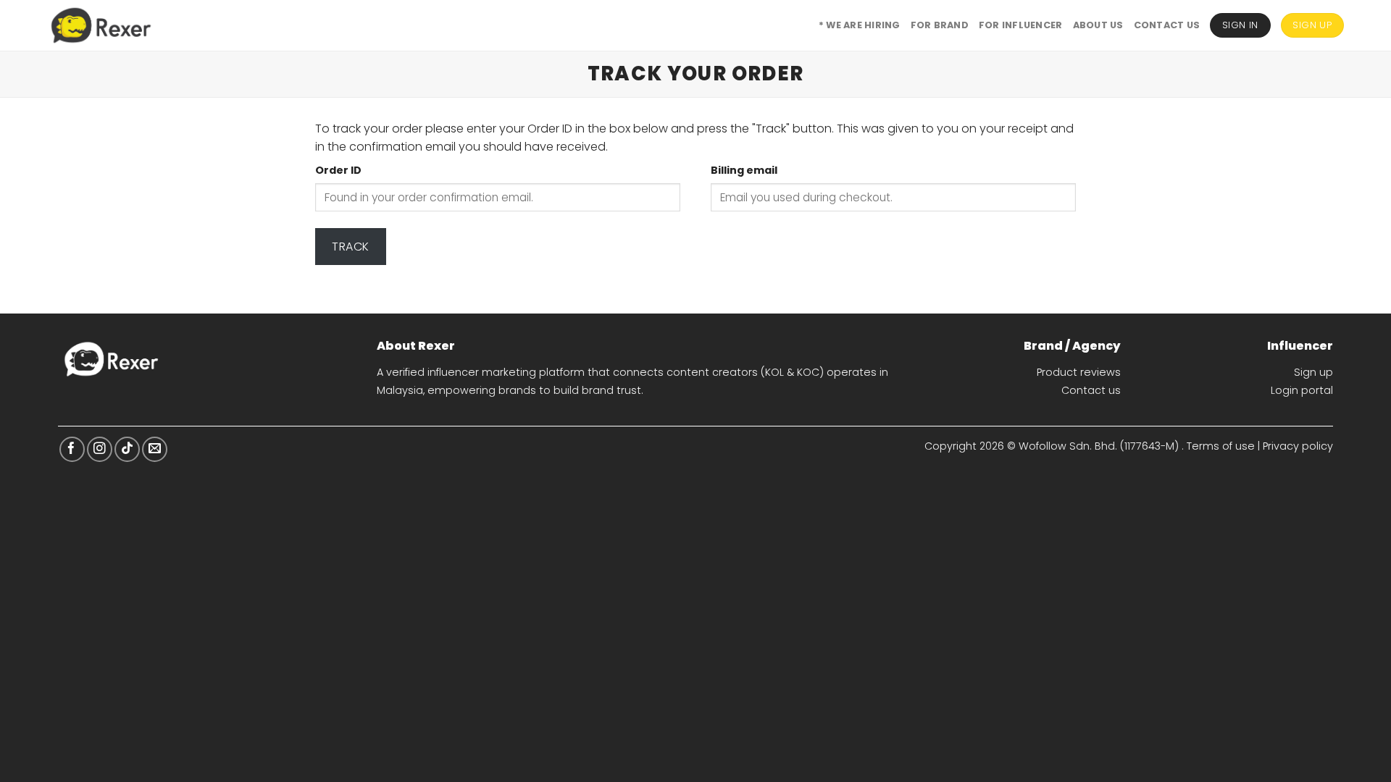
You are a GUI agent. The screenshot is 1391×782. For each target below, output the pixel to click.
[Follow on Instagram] (99, 449)
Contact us (1091, 390)
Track (350, 246)
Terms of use (1221, 446)
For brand (940, 25)
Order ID (338, 170)
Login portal (1302, 390)
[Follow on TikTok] (127, 449)
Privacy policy (1298, 446)
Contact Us (1167, 25)
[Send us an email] (154, 449)
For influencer (1021, 25)
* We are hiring (860, 25)
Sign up (1313, 372)
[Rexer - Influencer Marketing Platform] (101, 25)
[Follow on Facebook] (72, 449)
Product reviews (1079, 372)
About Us (1098, 25)
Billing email (744, 170)
